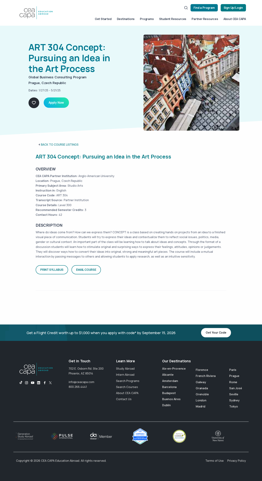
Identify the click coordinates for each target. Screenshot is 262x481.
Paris (232, 370)
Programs (147, 19)
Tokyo (233, 406)
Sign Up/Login (233, 8)
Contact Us (124, 399)
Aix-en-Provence (174, 369)
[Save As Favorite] (34, 102)
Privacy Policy (236, 461)
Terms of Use (214, 461)
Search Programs (127, 381)
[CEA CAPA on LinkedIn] (38, 383)
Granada (202, 388)
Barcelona (169, 387)
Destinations (126, 19)
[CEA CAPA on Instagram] (26, 383)
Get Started (103, 19)
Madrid (200, 406)
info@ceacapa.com (81, 382)
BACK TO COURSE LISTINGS (59, 145)
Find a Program (204, 8)
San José (235, 388)
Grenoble (202, 394)
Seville (233, 394)
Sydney (234, 400)
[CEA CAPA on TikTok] (19, 383)
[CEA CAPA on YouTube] (32, 383)
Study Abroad (125, 369)
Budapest (169, 393)
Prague (234, 376)
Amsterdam (170, 381)
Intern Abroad (125, 375)
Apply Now (56, 102)
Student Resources (172, 19)
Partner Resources (205, 19)
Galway (201, 382)
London (201, 400)
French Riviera (206, 376)
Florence (202, 370)
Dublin (166, 405)
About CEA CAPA (235, 19)
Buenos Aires (171, 399)
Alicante (167, 375)
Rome (233, 382)
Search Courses (127, 387)
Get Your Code (216, 332)
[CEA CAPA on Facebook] (45, 383)
